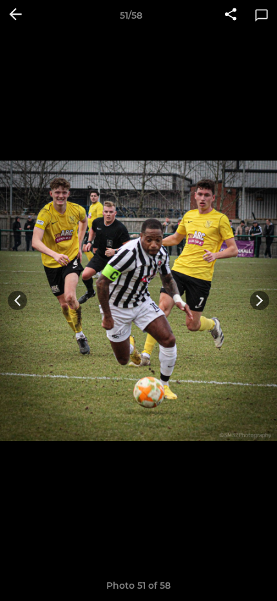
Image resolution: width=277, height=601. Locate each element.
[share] (230, 15)
